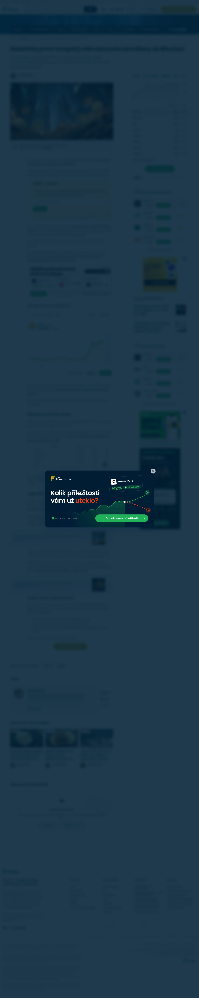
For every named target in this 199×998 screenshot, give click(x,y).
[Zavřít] (153, 471)
